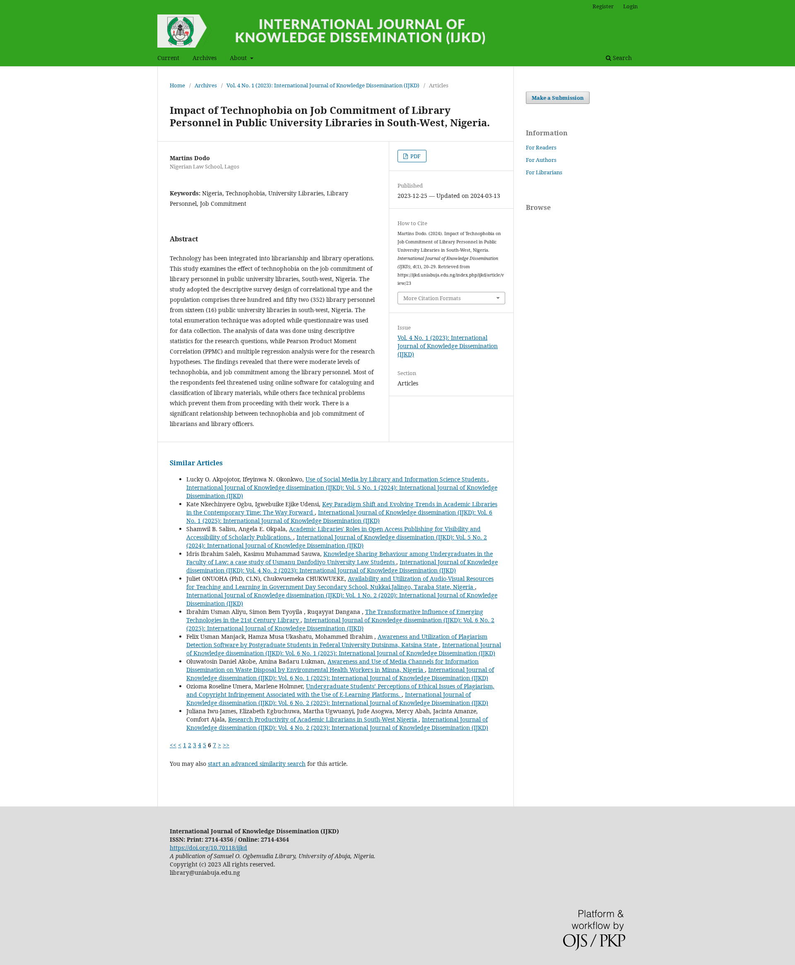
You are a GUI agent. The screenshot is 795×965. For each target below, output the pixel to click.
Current (168, 58)
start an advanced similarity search (257, 764)
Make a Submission (558, 97)
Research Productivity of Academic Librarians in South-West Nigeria (323, 719)
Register (603, 6)
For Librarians (544, 172)
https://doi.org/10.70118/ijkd (208, 848)
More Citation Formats (432, 298)
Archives (205, 58)
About (239, 58)
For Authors (541, 160)
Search (621, 58)
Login (630, 6)
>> (226, 745)
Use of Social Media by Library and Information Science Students (396, 479)
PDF (415, 156)
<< (173, 745)
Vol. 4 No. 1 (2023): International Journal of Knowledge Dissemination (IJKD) (322, 85)
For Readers (541, 147)
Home (177, 85)
